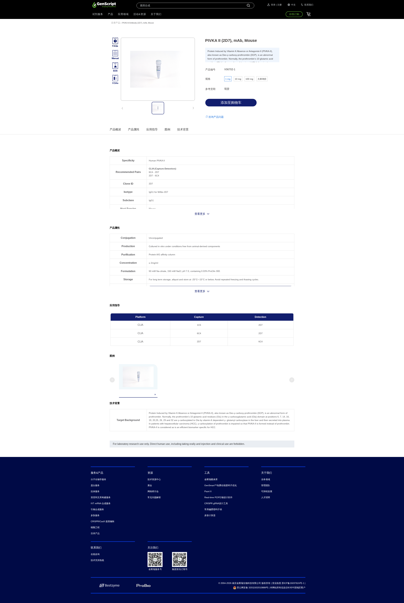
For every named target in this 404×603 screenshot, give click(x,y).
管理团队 (265, 485)
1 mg (227, 79)
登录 (273, 4)
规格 (207, 79)
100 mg (249, 79)
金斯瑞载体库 (211, 479)
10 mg (238, 79)
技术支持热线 (97, 560)
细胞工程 (95, 527)
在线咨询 (95, 554)
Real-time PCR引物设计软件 (218, 497)
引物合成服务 (97, 509)
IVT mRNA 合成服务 (101, 503)
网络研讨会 (153, 491)
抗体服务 (95, 491)
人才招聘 (265, 497)
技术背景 (183, 129)
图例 (167, 129)
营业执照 (276, 583)
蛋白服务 (95, 485)
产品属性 (133, 129)
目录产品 (115, 22)
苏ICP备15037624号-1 (293, 583)
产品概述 (115, 129)
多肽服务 (95, 515)
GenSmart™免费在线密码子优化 (220, 485)
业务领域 (265, 479)
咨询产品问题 (216, 117)
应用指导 (152, 129)
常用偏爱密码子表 (213, 509)
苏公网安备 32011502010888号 (252, 587)
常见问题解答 (154, 497)
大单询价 (262, 79)
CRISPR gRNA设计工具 (216, 503)
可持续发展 (266, 491)
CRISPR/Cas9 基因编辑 (102, 521)
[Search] (248, 5)
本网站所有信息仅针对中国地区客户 (287, 587)
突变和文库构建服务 (101, 497)
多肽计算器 (209, 515)
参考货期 (210, 89)
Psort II (207, 491)
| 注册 (279, 4)
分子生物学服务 (98, 479)
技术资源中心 (154, 479)
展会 (150, 485)
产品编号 (210, 69)
